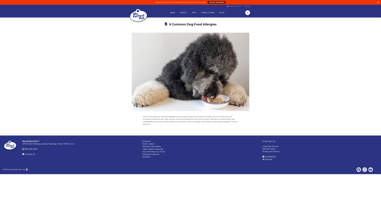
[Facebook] (358, 169)
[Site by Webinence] (27, 169)
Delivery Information (151, 146)
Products (146, 141)
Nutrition (146, 157)
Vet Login (247, 6)
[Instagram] (364, 169)
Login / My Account (235, 6)
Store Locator (148, 144)
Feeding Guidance (150, 154)
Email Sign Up (268, 141)
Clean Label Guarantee (152, 149)
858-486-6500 (31, 149)
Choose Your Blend (216, 2)
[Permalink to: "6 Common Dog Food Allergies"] (190, 72)
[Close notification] (378, 2)
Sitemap (268, 159)
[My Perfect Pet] (138, 15)
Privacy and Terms (270, 151)
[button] (247, 12)
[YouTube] (370, 169)
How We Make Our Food (153, 152)
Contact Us (29, 154)
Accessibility (270, 156)
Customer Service (270, 146)
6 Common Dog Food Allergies (193, 24)
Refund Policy (268, 149)
